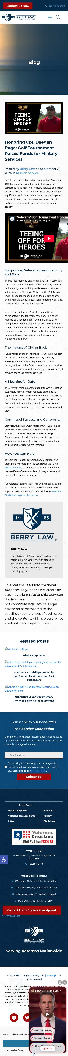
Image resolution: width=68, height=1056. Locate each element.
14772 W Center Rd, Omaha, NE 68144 (35, 900)
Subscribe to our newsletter (34, 722)
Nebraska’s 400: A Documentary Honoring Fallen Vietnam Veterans (34, 698)
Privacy (48, 815)
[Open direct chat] (60, 982)
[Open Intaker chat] (34, 1054)
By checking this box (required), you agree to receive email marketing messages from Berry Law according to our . (32, 766)
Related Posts (34, 641)
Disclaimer (49, 821)
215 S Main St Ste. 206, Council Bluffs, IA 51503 (35, 887)
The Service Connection (34, 729)
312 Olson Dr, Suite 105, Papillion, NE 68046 (35, 894)
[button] (4, 859)
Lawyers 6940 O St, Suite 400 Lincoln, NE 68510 (34, 855)
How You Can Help (20, 454)
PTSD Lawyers (34, 851)
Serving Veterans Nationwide (34, 951)
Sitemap (51, 975)
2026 (12, 975)
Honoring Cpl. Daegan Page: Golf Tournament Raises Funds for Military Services (31, 151)
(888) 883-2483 (57, 5)
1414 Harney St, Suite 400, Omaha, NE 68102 (35, 880)
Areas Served (26, 805)
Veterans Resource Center (22, 815)
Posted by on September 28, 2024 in (33, 171)
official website (13, 467)
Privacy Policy (38, 770)
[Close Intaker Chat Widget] (64, 982)
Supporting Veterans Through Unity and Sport (33, 272)
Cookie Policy (17, 1050)
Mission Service (27, 173)
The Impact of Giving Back (26, 347)
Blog (34, 62)
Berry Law (19, 549)
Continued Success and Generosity (33, 419)
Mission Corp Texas (34, 655)
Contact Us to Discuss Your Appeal (31, 910)
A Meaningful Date (20, 382)
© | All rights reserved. (34, 977)
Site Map (48, 810)
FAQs (11, 821)
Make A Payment (17, 810)
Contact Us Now (17, 6)
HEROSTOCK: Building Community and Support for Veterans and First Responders (34, 676)
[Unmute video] (48, 1014)
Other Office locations (34, 875)
